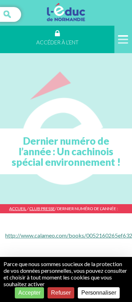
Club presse (42, 208)
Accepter (29, 293)
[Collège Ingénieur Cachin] (66, 13)
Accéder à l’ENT (57, 42)
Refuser (61, 293)
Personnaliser (98, 293)
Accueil (17, 208)
